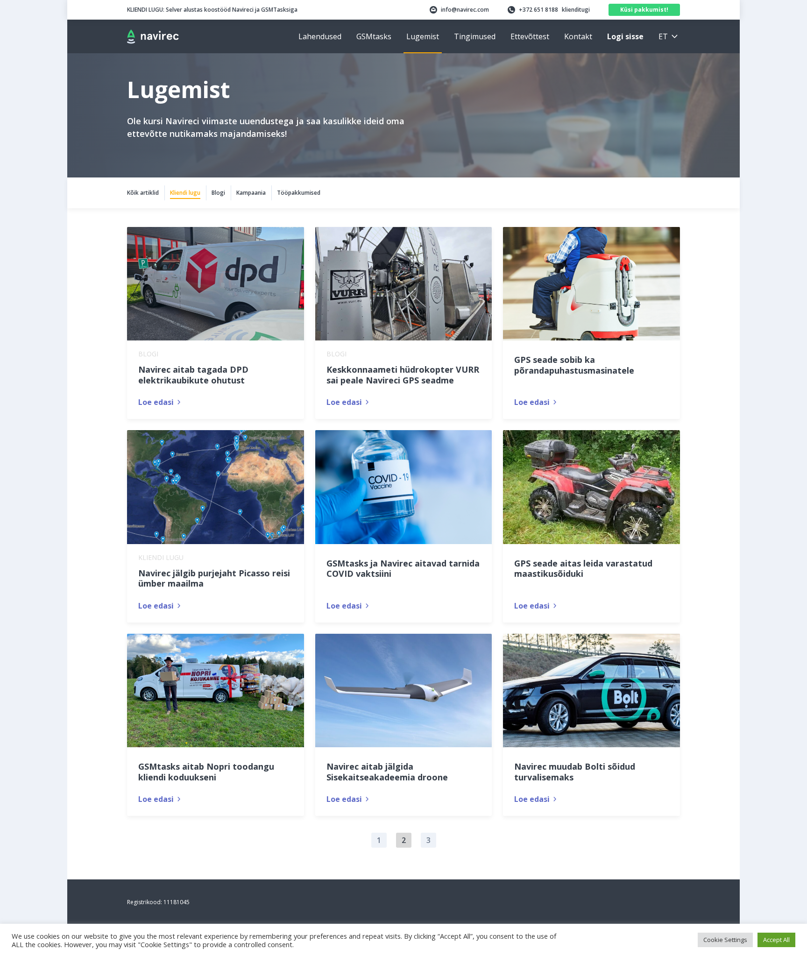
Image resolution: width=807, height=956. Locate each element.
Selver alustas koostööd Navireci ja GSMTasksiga (212, 10)
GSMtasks (373, 36)
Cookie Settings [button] (725, 939)
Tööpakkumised (298, 193)
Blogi (218, 193)
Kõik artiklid (143, 193)
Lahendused (319, 36)
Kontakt (578, 36)
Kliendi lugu (185, 193)
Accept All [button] (776, 939)
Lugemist (422, 36)
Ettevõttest (529, 36)
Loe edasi (156, 402)
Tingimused (475, 36)
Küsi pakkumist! (644, 10)
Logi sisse (625, 36)
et (663, 36)
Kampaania (251, 193)
